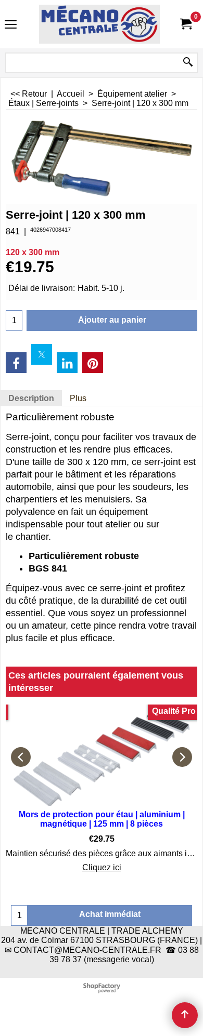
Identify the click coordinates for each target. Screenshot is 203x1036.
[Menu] (11, 25)
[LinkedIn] (67, 362)
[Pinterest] (92, 362)
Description (31, 398)
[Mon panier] (185, 24)
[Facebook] (16, 362)
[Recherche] (188, 63)
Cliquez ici (101, 867)
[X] (41, 354)
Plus (78, 398)
